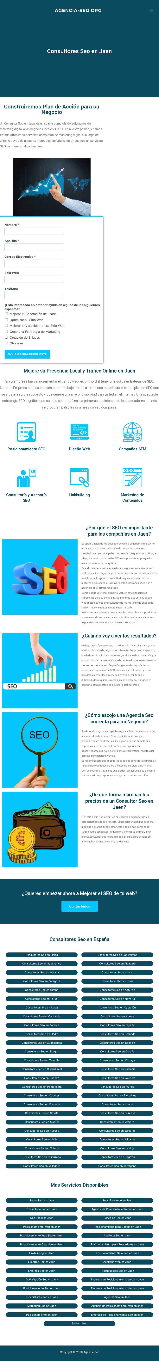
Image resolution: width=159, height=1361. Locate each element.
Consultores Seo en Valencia (117, 1078)
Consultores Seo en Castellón (117, 1007)
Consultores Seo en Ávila (41, 1139)
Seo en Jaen (79, 1323)
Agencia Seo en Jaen (117, 1297)
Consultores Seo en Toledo (42, 1148)
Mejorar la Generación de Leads (33, 314)
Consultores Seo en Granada (117, 1034)
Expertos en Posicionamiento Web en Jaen (117, 1279)
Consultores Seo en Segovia (117, 1157)
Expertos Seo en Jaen (41, 1261)
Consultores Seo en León (117, 1104)
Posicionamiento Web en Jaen (41, 1226)
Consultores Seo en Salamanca (41, 963)
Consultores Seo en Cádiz (42, 1034)
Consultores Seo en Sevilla (41, 1113)
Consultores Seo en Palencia (117, 1069)
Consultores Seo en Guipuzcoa (41, 1157)
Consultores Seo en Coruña (117, 1051)
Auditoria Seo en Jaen (117, 1235)
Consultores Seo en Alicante (117, 1139)
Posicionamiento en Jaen (41, 1314)
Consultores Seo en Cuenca (41, 1078)
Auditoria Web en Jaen (117, 1261)
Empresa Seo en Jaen (41, 1270)
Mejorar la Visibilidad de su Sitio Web (37, 326)
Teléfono (11, 289)
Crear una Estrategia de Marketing (35, 332)
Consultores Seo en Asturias (117, 989)
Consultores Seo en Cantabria (41, 1016)
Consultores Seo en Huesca (41, 1130)
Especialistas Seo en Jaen (42, 1297)
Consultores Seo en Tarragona (117, 1165)
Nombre (11, 225)
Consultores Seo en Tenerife (42, 1060)
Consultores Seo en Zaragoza (41, 981)
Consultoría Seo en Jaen (42, 1209)
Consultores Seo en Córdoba (42, 1104)
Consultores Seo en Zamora (41, 1025)
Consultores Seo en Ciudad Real (42, 1069)
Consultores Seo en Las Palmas (117, 954)
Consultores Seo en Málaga (42, 972)
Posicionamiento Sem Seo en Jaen (117, 1253)
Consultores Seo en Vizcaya (117, 1060)
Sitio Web (11, 273)
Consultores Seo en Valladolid (41, 1165)
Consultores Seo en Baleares (117, 1130)
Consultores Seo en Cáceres (42, 1095)
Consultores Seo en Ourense (117, 1113)
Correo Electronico (20, 257)
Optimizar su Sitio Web (26, 320)
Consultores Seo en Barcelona (117, 1095)
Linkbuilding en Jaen (41, 1253)
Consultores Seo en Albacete (117, 963)
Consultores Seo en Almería (117, 1122)
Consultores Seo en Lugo (117, 972)
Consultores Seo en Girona (41, 989)
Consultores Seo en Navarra (117, 998)
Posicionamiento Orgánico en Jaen (41, 1244)
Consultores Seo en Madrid (42, 1122)
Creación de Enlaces (25, 337)
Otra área (16, 343)
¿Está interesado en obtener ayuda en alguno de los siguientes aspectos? (52, 307)
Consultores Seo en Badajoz (117, 1042)
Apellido (11, 241)
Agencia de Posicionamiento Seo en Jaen (117, 1209)
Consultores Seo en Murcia (117, 1086)
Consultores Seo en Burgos (42, 1051)
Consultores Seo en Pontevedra (42, 1086)
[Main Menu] (151, 10)
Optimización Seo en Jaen (42, 1279)
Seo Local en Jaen (41, 1217)
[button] (79, 906)
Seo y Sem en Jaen (42, 1200)
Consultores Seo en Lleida (41, 954)
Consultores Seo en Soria (117, 981)
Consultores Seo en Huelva (117, 1016)
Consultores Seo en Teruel (41, 998)
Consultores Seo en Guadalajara (42, 1042)
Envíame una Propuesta (27, 354)
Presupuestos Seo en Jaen (117, 1270)
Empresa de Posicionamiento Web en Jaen (117, 1288)
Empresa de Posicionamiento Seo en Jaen (117, 1314)
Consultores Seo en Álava (42, 1007)
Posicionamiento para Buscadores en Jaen (117, 1244)
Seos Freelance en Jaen (117, 1200)
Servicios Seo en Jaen (117, 1217)
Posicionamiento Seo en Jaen (41, 1288)
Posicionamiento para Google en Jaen (117, 1226)
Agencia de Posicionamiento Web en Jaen (117, 1305)
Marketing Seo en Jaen (41, 1305)
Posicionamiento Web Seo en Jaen (41, 1235)
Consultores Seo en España (117, 1025)
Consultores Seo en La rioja (117, 1148)
